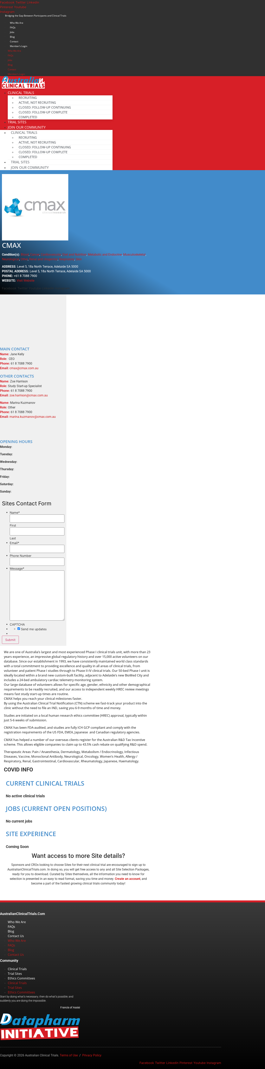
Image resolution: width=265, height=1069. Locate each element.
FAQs (13, 27)
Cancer (34, 254)
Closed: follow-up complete (43, 112)
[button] (33, 349)
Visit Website (25, 280)
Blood (25, 254)
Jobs (12, 32)
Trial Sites (20, 162)
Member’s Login (18, 46)
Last (13, 538)
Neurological (10, 259)
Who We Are (16, 22)
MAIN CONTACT (14, 349)
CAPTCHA (17, 624)
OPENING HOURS (16, 441)
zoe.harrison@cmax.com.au (29, 395)
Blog (12, 36)
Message (17, 568)
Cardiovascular (51, 254)
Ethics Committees (21, 978)
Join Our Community (30, 167)
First (13, 525)
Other (24, 259)
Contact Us (16, 936)
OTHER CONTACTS (17, 376)
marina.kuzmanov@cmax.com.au (33, 417)
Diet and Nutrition (74, 254)
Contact (14, 41)
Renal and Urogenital (43, 259)
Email (14, 542)
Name (15, 512)
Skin (79, 259)
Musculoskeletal (134, 254)
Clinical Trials (17, 969)
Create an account (127, 879)
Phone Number (20, 555)
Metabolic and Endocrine (105, 254)
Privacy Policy (91, 1055)
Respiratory (66, 259)
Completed (28, 117)
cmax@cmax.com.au (24, 368)
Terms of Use (69, 1055)
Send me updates (34, 629)
